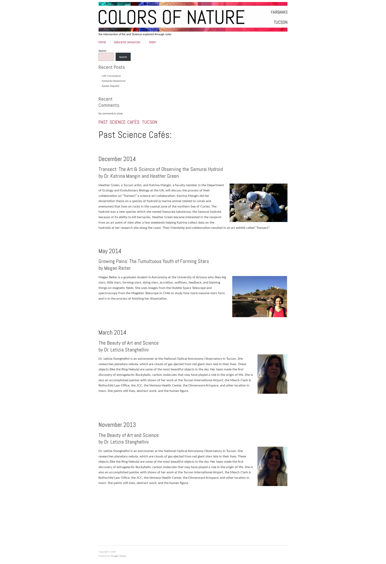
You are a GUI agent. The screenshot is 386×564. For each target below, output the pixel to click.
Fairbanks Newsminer (114, 80)
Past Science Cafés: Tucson (128, 122)
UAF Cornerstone (111, 75)
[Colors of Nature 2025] (193, 15)
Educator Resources (127, 42)
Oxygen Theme (118, 555)
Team (152, 42)
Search (102, 50)
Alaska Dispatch (110, 85)
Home (102, 42)
